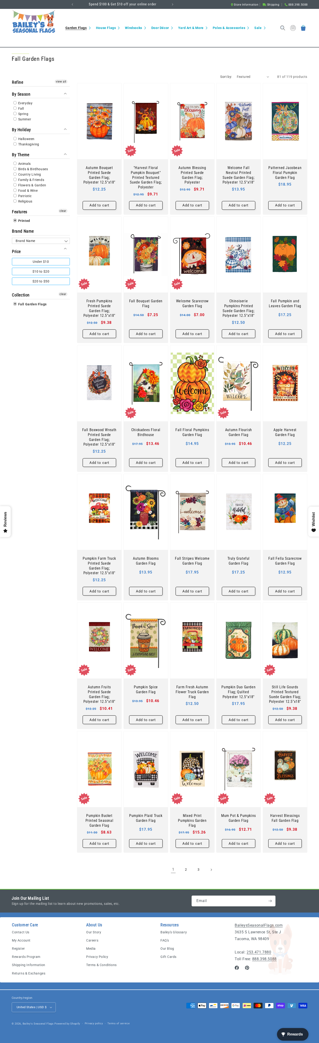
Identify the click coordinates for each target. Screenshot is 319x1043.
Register (18, 948)
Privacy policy (94, 1023)
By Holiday (21, 129)
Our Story (93, 932)
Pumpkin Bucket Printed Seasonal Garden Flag (99, 820)
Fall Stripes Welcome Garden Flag (192, 561)
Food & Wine (27, 190)
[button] (78, 28)
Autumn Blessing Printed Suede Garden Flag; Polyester (192, 175)
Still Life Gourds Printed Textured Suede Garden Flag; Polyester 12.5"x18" (285, 694)
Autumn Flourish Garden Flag (238, 432)
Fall (20, 108)
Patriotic (24, 196)
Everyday (24, 103)
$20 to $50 (41, 281)
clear (63, 210)
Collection (21, 294)
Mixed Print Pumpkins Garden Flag (192, 820)
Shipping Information (28, 965)
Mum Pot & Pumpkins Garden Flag (238, 818)
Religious (24, 201)
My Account (21, 940)
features (19, 211)
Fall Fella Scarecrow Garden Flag (285, 561)
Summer (24, 119)
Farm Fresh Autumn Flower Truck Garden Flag (192, 692)
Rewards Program (26, 957)
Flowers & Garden (31, 185)
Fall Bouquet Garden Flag (145, 303)
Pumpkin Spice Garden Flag (146, 689)
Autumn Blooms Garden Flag (146, 561)
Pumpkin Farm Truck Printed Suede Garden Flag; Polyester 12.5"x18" (99, 565)
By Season (21, 93)
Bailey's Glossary (173, 932)
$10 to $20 (41, 271)
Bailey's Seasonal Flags (38, 1023)
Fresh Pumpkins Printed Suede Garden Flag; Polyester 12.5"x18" (99, 308)
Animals (24, 163)
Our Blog (167, 948)
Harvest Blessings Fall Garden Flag (285, 818)
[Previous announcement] (72, 4)
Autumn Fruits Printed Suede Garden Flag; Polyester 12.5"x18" (99, 694)
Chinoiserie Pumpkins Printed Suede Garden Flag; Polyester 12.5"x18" (239, 308)
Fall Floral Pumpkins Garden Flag (192, 432)
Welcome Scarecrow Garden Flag (192, 303)
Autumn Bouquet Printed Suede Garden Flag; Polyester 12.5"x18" (99, 175)
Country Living (29, 174)
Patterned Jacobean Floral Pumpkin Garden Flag (285, 173)
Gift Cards (168, 957)
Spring (22, 113)
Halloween (26, 139)
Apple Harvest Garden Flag (285, 432)
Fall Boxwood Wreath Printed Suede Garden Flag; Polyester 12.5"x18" (99, 437)
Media (91, 948)
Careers (92, 940)
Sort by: (226, 77)
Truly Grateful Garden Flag (238, 561)
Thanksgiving (28, 144)
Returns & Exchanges (28, 973)
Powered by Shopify (67, 1023)
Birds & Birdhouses (32, 169)
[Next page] (211, 870)
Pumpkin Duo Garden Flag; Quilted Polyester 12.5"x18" (239, 692)
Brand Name (23, 230)
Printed (23, 220)
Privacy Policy (97, 957)
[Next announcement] (172, 4)
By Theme (20, 154)
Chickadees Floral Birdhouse (145, 432)
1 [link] (173, 869)
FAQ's (164, 940)
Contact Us (20, 932)
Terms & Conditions (101, 965)
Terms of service (118, 1023)
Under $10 (41, 261)
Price (16, 251)
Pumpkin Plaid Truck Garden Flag (145, 818)
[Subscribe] (270, 900)
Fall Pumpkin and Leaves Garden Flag (285, 303)
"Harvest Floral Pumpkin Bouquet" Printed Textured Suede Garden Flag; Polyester (146, 177)
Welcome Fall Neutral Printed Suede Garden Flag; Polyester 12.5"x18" (239, 175)
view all (61, 81)
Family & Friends (30, 179)
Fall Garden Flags (32, 304)
